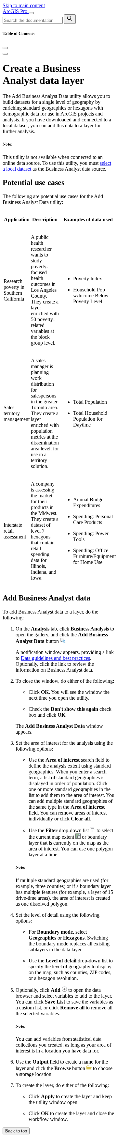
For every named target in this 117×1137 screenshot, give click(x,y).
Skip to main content (24, 5)
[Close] (5, 48)
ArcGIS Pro (16, 11)
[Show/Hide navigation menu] (31, 13)
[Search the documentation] (70, 19)
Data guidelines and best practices (55, 658)
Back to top (16, 1131)
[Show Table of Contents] (5, 54)
